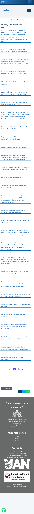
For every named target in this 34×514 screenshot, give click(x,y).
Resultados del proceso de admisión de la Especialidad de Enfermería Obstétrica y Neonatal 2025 (14, 327)
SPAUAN (17, 440)
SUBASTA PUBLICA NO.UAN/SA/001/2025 (13, 147)
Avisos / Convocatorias (19, 20)
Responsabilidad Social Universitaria (17, 455)
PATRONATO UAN (17, 442)
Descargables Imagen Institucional (17, 457)
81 (22, 369)
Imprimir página (6, 388)
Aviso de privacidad (17, 484)
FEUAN (17, 436)
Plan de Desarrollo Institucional (17, 453)
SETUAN (17, 438)
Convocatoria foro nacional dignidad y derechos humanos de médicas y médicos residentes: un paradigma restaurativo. (14, 157)
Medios (6, 10)
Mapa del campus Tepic (17, 451)
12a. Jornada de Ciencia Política (11, 178)
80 (19, 369)
